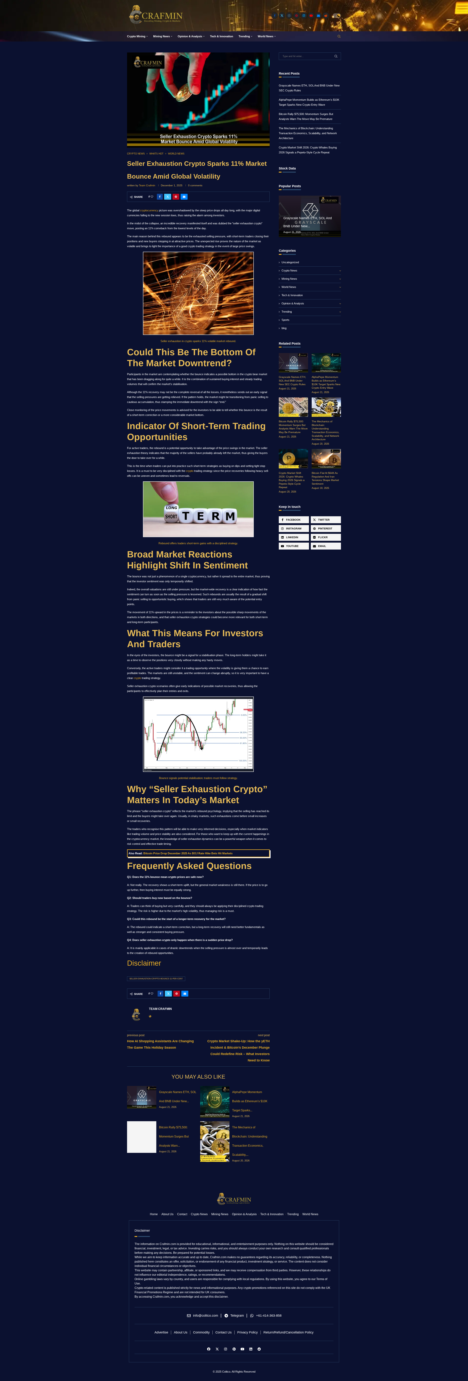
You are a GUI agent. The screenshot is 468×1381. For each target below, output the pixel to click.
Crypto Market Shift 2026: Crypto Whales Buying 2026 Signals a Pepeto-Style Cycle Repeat (292, 480)
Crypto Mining (136, 36)
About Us (167, 1214)
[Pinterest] (296, 15)
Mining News (161, 36)
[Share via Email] (184, 197)
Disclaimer (144, 963)
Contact (182, 1214)
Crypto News (289, 270)
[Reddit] (325, 15)
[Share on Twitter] (167, 197)
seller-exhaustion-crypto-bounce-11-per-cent (156, 979)
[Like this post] (152, 197)
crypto (190, 470)
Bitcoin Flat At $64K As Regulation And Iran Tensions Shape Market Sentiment (325, 478)
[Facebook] (274, 15)
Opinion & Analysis (190, 36)
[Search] (339, 36)
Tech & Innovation (221, 36)
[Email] (318, 15)
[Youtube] (311, 15)
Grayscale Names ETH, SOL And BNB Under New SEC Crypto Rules (292, 381)
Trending (244, 36)
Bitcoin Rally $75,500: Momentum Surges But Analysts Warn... (174, 1136)
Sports (285, 319)
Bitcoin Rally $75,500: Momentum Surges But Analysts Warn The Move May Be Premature (293, 427)
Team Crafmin (147, 185)
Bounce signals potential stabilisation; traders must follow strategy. (198, 778)
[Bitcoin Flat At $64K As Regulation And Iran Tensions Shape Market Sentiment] (326, 459)
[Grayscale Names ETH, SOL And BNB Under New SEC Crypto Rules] (141, 1097)
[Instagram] (289, 15)
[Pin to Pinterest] (176, 197)
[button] (282, 216)
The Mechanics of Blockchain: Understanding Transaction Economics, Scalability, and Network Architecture (308, 133)
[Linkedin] (304, 15)
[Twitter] (282, 15)
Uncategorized (290, 262)
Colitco (226, 1371)
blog (284, 328)
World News (265, 36)
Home (154, 1214)
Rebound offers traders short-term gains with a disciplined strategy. (198, 543)
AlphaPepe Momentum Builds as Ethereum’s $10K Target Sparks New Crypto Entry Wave (326, 382)
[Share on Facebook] (160, 197)
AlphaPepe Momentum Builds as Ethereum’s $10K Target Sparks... (249, 1101)
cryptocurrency (149, 210)
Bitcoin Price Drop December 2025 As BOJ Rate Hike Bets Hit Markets (188, 853)
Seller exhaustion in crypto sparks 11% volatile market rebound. (198, 341)
